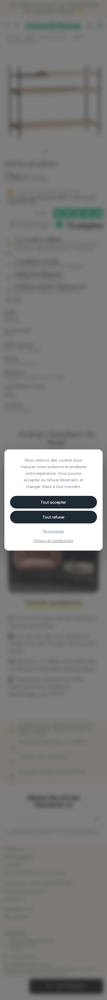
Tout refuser (53, 517)
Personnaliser (53, 531)
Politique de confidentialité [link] (53, 541)
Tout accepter (53, 502)
